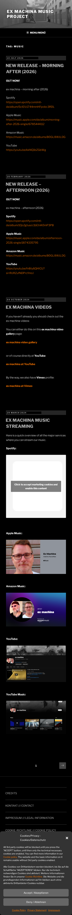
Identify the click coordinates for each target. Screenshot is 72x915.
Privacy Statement (37, 910)
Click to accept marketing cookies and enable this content (36, 486)
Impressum (54, 910)
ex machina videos (29, 307)
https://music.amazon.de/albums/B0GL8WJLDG (35, 137)
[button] (67, 838)
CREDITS (11, 793)
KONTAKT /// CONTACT (19, 805)
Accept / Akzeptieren (36, 892)
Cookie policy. (10, 857)
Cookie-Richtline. (34, 876)
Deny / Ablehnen (36, 902)
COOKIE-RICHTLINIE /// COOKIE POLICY (30, 830)
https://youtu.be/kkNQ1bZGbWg (26, 149)
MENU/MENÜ (38, 32)
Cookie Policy (19, 910)
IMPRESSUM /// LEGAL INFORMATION (29, 818)
